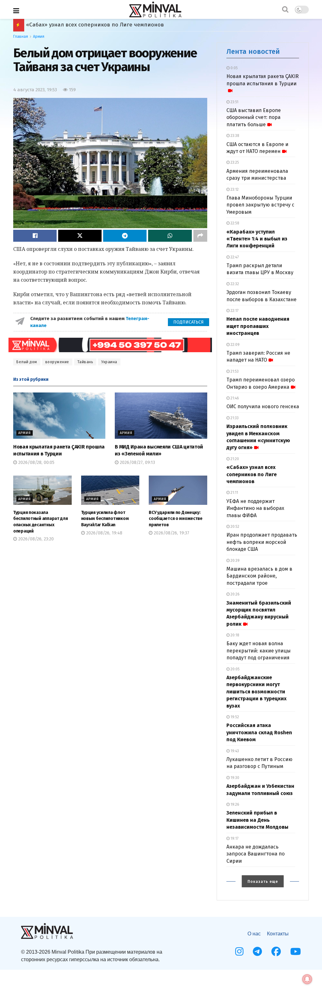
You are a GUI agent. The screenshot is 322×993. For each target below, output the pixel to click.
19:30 (234, 778)
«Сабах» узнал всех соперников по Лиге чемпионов (251, 474)
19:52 (234, 717)
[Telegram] (257, 951)
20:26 (235, 594)
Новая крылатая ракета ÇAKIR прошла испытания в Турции (262, 79)
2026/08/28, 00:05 (35, 462)
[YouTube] (295, 951)
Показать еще (262, 881)
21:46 (234, 398)
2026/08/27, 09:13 (137, 462)
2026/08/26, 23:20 (35, 539)
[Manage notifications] (307, 979)
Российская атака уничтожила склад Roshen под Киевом (100, 24)
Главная (20, 36)
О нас (254, 933)
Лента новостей (253, 51)
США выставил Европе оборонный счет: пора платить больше (253, 117)
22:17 (234, 310)
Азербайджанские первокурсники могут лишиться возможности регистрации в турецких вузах (256, 691)
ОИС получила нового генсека (262, 406)
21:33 (234, 418)
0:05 (234, 68)
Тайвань (85, 362)
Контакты (278, 933)
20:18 (234, 635)
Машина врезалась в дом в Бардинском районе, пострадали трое (259, 576)
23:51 (234, 102)
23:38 (234, 135)
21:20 (234, 459)
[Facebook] (276, 951)
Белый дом (26, 362)
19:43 (234, 751)
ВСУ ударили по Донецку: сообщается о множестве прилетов (176, 519)
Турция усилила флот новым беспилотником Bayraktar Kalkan (105, 519)
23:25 (234, 162)
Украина (109, 362)
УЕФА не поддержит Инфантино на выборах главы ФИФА (255, 508)
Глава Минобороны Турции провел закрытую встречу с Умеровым (260, 205)
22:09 (235, 344)
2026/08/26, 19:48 (103, 533)
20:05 (235, 669)
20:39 (235, 560)
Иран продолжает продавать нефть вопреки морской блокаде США (261, 542)
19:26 (234, 804)
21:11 (234, 492)
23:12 (234, 189)
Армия (38, 36)
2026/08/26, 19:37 (171, 533)
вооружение (57, 362)
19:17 (234, 838)
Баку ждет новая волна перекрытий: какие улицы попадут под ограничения (258, 650)
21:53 (234, 371)
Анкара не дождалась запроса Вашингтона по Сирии (255, 854)
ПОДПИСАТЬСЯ (188, 322)
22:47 (234, 257)
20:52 (234, 526)
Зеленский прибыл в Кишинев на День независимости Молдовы (257, 820)
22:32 (234, 284)
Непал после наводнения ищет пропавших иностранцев (257, 326)
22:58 (234, 223)
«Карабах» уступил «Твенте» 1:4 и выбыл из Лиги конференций (256, 239)
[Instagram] (239, 951)
